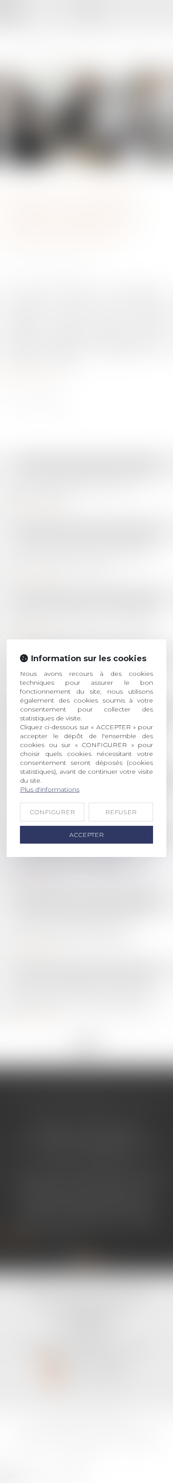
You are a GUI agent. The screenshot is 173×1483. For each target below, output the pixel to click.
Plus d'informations (49, 789)
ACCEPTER (86, 835)
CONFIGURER (52, 812)
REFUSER (121, 812)
